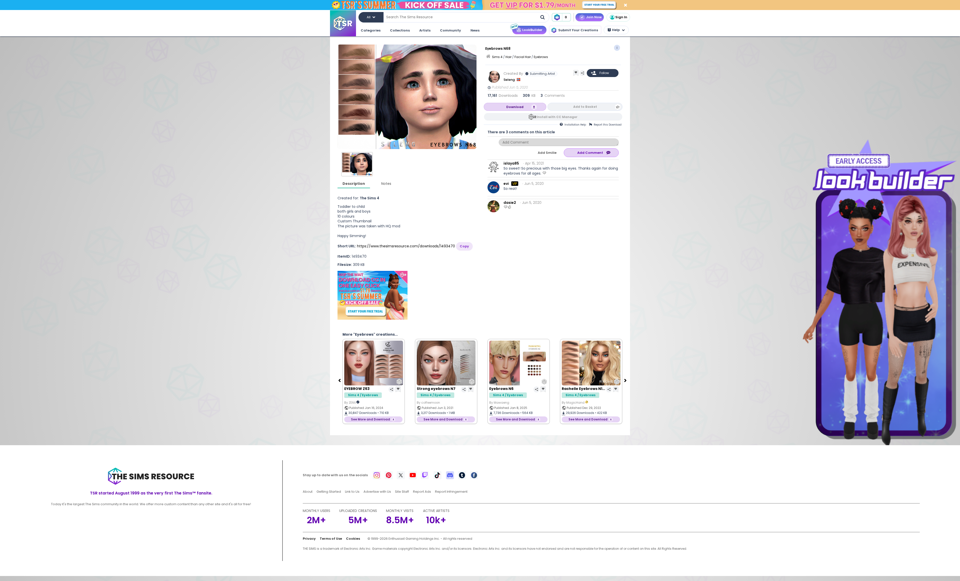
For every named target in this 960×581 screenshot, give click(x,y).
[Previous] (340, 380)
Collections (400, 30)
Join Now (594, 17)
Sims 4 (497, 57)
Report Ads (422, 491)
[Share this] (583, 73)
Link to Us (352, 491)
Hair (509, 57)
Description (353, 183)
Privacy (309, 538)
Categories (370, 30)
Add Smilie (547, 152)
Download (515, 107)
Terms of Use (331, 538)
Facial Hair (522, 57)
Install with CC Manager (557, 117)
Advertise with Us (377, 491)
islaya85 (511, 163)
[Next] (625, 380)
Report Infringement (451, 491)
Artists (424, 30)
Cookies (353, 538)
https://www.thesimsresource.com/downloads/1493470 (406, 246)
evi (506, 183)
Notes (386, 183)
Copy (464, 246)
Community (450, 30)
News (475, 30)
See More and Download (370, 419)
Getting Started (328, 491)
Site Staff (402, 491)
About (307, 491)
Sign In (621, 17)
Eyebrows (541, 57)
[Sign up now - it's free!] (373, 295)
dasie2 (510, 202)
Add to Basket (585, 107)
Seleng (510, 79)
